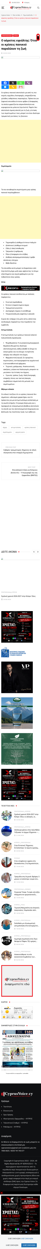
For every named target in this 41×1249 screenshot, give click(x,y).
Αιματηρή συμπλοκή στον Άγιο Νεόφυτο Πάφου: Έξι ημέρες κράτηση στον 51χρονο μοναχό (26, 941)
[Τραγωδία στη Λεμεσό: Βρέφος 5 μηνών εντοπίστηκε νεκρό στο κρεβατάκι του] (6, 878)
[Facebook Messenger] (5, 87)
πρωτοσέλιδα (10, 1073)
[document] (20, 1213)
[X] (13, 83)
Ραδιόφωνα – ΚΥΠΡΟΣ (11, 1127)
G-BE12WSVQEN (27, 1239)
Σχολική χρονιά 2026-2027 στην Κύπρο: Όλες (18, 596)
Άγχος (5, 427)
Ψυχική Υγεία (20, 432)
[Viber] (28, 83)
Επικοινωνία (8, 1111)
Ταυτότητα (7, 1107)
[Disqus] (20, 514)
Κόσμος (28, 889)
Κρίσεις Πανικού (30, 427)
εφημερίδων (19, 1073)
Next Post (31, 467)
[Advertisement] (20, 141)
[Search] (38, 8)
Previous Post (11, 447)
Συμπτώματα (7, 432)
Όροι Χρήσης (8, 1115)
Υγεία (23, 905)
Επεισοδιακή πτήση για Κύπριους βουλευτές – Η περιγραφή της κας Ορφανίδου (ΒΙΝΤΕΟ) (24, 472)
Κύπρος (14, 592)
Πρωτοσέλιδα (6, 592)
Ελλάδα (17, 858)
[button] (34, 552)
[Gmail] (20, 87)
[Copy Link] (13, 87)
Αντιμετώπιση (16, 427)
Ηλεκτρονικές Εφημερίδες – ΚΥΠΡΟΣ (17, 1119)
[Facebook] (5, 83)
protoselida (25, 1073)
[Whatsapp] (20, 83)
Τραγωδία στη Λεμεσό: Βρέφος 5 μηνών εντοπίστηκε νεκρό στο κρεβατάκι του (26, 879)
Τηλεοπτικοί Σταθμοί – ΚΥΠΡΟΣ (15, 1123)
